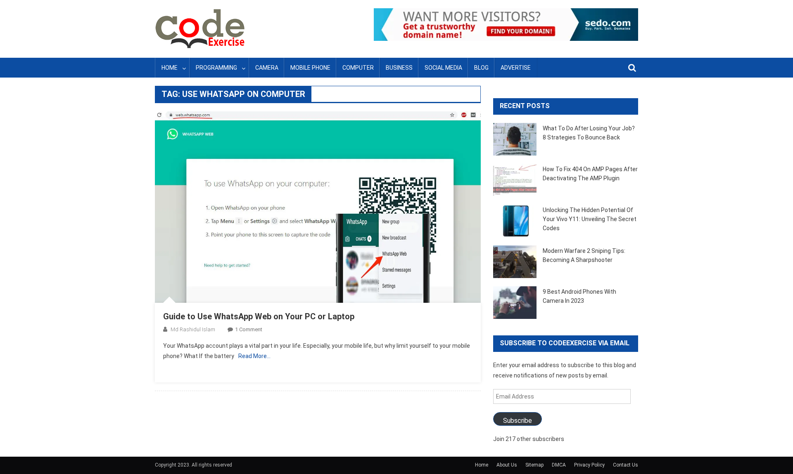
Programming (216, 67)
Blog (481, 67)
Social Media (443, 67)
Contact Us (625, 465)
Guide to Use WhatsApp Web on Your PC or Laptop (258, 316)
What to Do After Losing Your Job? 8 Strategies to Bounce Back (589, 133)
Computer (358, 67)
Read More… (254, 356)
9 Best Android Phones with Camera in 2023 (579, 296)
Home (169, 67)
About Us (506, 465)
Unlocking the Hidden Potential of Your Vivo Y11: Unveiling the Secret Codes (589, 219)
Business (399, 67)
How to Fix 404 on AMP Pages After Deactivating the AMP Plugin (590, 174)
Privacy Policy (589, 465)
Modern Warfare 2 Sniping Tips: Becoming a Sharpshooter (584, 255)
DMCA (559, 465)
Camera (266, 67)
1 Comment (248, 329)
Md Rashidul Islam (193, 329)
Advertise (516, 67)
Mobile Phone (310, 67)
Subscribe (517, 420)
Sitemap (534, 465)
